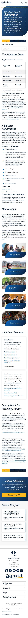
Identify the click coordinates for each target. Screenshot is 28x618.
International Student (12, 288)
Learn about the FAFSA (13, 119)
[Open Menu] (25, 2)
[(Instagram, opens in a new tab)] (17, 570)
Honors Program (14, 323)
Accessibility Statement (8, 609)
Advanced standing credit (8, 191)
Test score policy (6, 189)
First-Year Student (15, 254)
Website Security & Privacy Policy (10, 614)
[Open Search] (22, 2)
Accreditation (19, 609)
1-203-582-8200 (14, 566)
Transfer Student (15, 271)
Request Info (22, 41)
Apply (5, 41)
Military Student (15, 306)
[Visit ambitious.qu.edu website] (14, 576)
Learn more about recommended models (12, 432)
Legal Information (7, 611)
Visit (14, 41)
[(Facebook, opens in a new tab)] (6, 570)
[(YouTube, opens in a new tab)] (21, 570)
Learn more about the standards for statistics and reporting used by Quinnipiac (14, 462)
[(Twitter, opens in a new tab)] (10, 570)
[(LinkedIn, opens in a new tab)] (14, 570)
